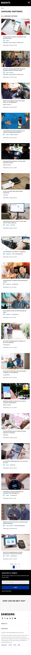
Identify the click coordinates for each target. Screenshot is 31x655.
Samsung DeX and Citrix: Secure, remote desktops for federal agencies (14, 222)
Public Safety (7, 104)
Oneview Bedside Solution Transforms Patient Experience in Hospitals (14, 432)
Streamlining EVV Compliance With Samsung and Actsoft (15, 281)
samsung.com (4, 644)
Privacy (14, 644)
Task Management (19, 525)
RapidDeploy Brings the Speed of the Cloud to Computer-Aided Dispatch (14, 402)
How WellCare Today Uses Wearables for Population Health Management (13, 492)
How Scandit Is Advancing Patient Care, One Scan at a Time (15, 462)
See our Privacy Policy (6, 591)
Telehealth (15, 284)
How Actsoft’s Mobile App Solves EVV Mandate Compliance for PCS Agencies (14, 372)
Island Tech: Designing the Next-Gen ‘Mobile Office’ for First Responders (14, 101)
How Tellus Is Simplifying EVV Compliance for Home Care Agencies (14, 342)
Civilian (5, 195)
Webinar (8, 254)
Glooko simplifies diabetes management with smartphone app (14, 37)
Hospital (5, 435)
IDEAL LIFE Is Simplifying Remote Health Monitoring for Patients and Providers (12, 553)
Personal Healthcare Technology (13, 42)
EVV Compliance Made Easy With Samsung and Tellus (14, 311)
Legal (19, 644)
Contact (10, 644)
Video (7, 40)
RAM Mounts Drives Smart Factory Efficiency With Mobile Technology (15, 523)
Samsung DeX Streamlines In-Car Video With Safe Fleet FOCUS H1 (14, 162)
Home (2, 8)
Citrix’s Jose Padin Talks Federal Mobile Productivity (13, 192)
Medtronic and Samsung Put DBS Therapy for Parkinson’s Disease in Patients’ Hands (14, 69)
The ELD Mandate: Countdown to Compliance (14, 251)
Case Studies (9, 72)
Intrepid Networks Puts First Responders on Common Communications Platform (14, 131)
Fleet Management (17, 254)
